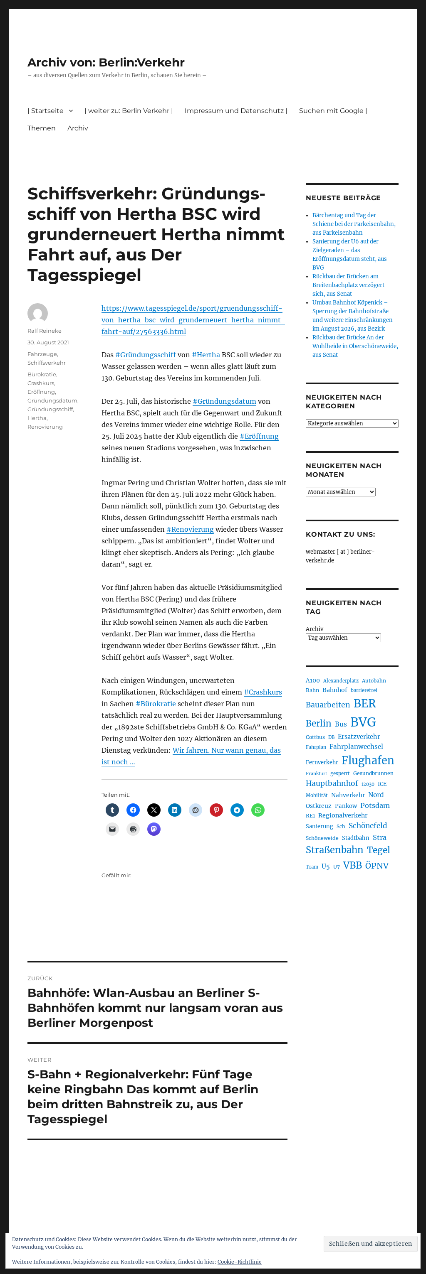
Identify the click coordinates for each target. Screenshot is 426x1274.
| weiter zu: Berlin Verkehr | (128, 111)
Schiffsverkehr (46, 362)
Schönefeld (368, 825)
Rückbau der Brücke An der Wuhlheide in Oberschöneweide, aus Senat (355, 346)
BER (365, 703)
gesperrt (340, 773)
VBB (352, 865)
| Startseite (45, 111)
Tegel (378, 850)
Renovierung (45, 426)
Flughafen (368, 760)
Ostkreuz (319, 806)
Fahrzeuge (42, 354)
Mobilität (317, 795)
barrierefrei (364, 690)
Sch (341, 826)
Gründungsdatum (52, 400)
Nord (376, 795)
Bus (341, 724)
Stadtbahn (355, 838)
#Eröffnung (259, 436)
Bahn (312, 690)
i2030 (368, 784)
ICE (382, 784)
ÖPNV (377, 866)
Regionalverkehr (343, 815)
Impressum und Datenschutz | (236, 111)
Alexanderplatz (341, 681)
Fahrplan (316, 747)
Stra (379, 837)
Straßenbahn (335, 850)
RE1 (310, 816)
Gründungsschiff (50, 409)
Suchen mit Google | (333, 111)
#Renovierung (190, 529)
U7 (336, 867)
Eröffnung (41, 391)
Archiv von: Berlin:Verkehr (106, 62)
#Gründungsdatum (224, 401)
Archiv (314, 629)
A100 (313, 680)
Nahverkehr (348, 795)
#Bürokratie (156, 704)
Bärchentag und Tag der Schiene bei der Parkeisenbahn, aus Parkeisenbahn (354, 224)
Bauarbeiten (328, 704)
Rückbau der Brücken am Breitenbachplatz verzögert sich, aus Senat (348, 285)
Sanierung (319, 826)
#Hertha (206, 355)
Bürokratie (41, 374)
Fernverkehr (322, 762)
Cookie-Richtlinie (240, 1262)
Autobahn (374, 681)
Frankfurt (316, 773)
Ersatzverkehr (359, 737)
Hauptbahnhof (332, 783)
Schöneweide (322, 838)
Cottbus (315, 737)
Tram (312, 867)
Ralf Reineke (44, 330)
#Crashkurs (263, 692)
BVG (363, 722)
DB (331, 737)
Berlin (319, 723)
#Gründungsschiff (145, 355)
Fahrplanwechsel (356, 747)
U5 (326, 866)
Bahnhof (334, 690)
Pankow (346, 806)
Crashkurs (40, 383)
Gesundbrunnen (373, 773)
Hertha (37, 418)
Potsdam (375, 805)
